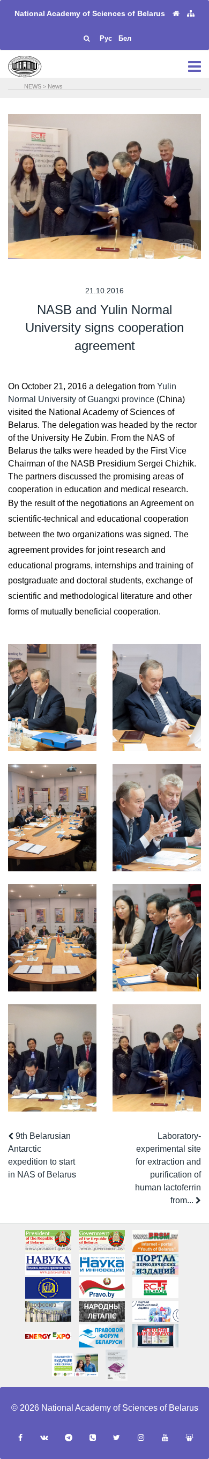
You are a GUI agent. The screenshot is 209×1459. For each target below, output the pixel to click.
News (55, 86)
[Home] (176, 13)
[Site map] (191, 13)
